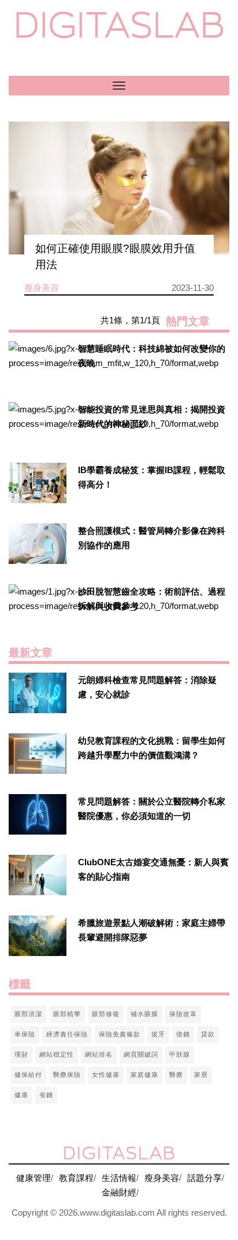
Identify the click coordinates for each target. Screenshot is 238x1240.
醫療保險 (67, 1074)
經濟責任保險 (67, 1034)
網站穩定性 (56, 1054)
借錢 (183, 1034)
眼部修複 (106, 1013)
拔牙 (158, 1034)
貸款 (208, 1034)
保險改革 (183, 1013)
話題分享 (204, 1178)
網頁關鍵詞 (141, 1054)
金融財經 (119, 1192)
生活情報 (119, 1178)
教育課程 (76, 1178)
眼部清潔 (28, 1013)
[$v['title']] (37, 361)
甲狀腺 (179, 1054)
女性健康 (106, 1074)
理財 (21, 1054)
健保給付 (28, 1074)
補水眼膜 (144, 1013)
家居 (201, 1074)
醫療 (176, 1074)
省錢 (46, 1094)
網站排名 (99, 1054)
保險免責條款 (119, 1034)
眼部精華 (67, 1013)
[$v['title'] (119, 187)
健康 (21, 1094)
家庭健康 (144, 1074)
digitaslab (119, 24)
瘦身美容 (161, 1178)
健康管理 (33, 1178)
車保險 (24, 1034)
